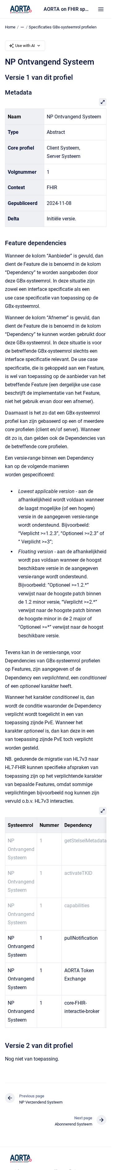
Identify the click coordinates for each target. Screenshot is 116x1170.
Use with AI (25, 45)
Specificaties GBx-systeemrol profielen (63, 27)
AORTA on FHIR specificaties (67, 9)
